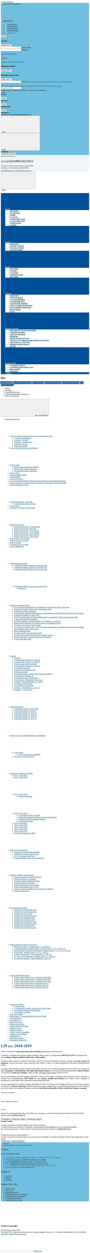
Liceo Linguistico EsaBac (53, 382)
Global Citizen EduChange (19, 1026)
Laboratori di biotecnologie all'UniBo (27, 852)
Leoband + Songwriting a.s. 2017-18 (27, 688)
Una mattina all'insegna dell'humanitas (27, 1010)
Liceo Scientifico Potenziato (22, 382)
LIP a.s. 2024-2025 (20, 775)
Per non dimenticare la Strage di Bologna (24, 448)
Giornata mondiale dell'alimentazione (27, 881)
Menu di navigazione (41, 415)
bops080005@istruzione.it (8, 170)
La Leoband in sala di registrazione (26, 678)
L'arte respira (18, 752)
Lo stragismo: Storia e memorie (29, 815)
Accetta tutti (34, 1119)
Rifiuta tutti (18, 1119)
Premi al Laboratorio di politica (25, 833)
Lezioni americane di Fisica (19, 485)
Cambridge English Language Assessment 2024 (30, 565)
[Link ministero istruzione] (10, 4)
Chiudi (4, 98)
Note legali (9, 1190)
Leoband (13, 656)
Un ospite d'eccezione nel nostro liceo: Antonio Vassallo (33, 635)
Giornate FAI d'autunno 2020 (24, 918)
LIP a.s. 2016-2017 (20, 831)
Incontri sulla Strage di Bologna (25, 611)
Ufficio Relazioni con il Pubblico (16, 1194)
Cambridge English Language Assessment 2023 (30, 567)
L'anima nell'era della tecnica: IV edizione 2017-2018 (32, 981)
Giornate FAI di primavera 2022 (25, 916)
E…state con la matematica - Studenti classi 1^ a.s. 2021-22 (34, 956)
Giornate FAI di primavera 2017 (25, 928)
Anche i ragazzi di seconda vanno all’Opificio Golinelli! (33, 889)
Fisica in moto (14, 473)
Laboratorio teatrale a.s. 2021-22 (25, 713)
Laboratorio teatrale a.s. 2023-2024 (26, 709)
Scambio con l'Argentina (18, 1034)
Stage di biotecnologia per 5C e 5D (26, 887)
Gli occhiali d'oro (16, 1018)
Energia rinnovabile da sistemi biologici (27, 877)
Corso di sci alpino (16, 1014)
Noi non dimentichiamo (22, 631)
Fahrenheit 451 (15, 1036)
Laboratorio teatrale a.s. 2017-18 (25, 717)
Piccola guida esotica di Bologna (25, 469)
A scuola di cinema (16, 479)
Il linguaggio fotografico (18, 1040)
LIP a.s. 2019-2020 (20, 825)
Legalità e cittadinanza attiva (20, 605)
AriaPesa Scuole (15, 1028)
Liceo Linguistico (38, 382)
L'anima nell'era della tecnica (20, 975)
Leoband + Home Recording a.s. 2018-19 (28, 682)
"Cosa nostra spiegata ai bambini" (25, 619)
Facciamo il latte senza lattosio (24, 883)
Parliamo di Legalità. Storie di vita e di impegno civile (32, 609)
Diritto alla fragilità (20, 446)
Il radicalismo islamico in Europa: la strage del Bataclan (37, 817)
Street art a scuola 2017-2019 (24, 756)
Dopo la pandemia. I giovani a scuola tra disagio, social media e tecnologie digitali (38, 483)
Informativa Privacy (12, 1192)
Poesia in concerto (16, 1030)
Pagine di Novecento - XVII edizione (27, 527)
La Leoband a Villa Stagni (23, 684)
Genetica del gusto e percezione (25, 879)
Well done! (22, 588)
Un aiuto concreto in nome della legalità (28, 633)
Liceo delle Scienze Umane (71, 382)
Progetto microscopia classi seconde (26, 885)
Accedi (4, 36)
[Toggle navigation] (18, 180)
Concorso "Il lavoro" (21, 440)
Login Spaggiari (57, 86)
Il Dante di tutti (19, 1006)
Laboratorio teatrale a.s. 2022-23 (25, 711)
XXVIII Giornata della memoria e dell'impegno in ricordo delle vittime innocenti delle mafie (46, 617)
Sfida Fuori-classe (16, 1022)
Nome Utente (26, 47)
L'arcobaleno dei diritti (22, 668)
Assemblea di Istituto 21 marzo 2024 (26, 615)
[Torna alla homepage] (9, 156)
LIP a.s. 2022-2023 (21, 794)
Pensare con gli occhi (17, 1024)
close (3, 190)
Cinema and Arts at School (19, 541)
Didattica (8, 390)
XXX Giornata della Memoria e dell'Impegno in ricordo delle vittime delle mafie (42, 607)
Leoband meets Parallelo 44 (23, 676)
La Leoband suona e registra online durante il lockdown (33, 674)
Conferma (12, 154)
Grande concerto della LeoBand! (25, 664)
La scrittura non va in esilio (19, 544)
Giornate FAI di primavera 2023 (25, 912)
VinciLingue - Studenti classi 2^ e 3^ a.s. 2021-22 (31, 952)
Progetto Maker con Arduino (20, 539)
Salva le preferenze (18, 1141)
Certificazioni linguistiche (19, 563)
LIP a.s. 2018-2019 (20, 827)
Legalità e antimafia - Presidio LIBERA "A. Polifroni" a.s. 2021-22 (37, 621)
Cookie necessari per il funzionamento (14, 1135)
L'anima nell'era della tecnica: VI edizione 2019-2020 (32, 977)
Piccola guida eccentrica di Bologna (26, 467)
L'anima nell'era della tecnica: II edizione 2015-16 (31, 985)
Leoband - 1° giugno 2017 (23, 690)
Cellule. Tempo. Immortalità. (20, 1032)
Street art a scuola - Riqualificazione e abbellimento (28, 735)
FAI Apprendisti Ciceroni (19, 908)
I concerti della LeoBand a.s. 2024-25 (27, 660)
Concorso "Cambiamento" (23, 442)
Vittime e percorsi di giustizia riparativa (31, 819)
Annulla (4, 154)
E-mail (24, 82)
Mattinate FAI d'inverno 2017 (24, 926)
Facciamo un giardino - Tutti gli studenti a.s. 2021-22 (32, 958)
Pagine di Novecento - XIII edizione (26, 535)
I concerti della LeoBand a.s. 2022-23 (27, 666)
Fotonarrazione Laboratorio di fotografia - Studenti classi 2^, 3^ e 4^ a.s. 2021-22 (42, 951)
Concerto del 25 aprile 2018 (23, 686)
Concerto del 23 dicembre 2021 (25, 670)
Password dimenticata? (9, 54)
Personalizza (6, 1119)
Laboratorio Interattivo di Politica (17, 394)
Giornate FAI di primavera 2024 (25, 910)
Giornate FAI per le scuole (23, 914)
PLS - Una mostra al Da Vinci (24, 856)
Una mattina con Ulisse (22, 1012)
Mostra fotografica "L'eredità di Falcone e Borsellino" (32, 637)
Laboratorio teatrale (17, 707)
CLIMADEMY (15, 477)
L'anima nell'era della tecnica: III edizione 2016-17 (31, 983)
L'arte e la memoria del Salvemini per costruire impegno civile (31, 436)
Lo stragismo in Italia (25, 821)
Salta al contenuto (7, 2)
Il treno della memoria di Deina (25, 504)
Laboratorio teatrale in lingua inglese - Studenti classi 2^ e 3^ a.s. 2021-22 (39, 949)
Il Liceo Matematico (17, 546)
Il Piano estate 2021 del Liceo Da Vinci (23, 945)
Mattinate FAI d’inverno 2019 (24, 920)
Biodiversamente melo (22, 891)
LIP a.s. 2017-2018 (20, 829)
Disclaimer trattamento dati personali (13, 1234)
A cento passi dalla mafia (22, 639)
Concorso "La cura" (21, 444)
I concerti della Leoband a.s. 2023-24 (27, 662)
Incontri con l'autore (17, 1004)
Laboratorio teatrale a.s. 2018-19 (25, 715)
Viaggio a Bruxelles (25, 796)
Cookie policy (10, 1188)
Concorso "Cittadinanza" (22, 438)
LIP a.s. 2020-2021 (20, 823)
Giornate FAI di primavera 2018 (25, 924)
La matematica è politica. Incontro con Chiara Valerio (32, 1008)
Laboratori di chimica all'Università (26, 854)
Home (7, 388)
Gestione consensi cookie (14, 1200)
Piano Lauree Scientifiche (19, 850)
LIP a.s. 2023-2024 (20, 777)
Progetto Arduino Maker (18, 475)
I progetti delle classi (12, 392)
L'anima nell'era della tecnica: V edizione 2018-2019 (32, 979)
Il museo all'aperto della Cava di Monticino (29, 858)
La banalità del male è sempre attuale (22, 508)
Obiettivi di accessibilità (13, 1198)
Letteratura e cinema (17, 1038)
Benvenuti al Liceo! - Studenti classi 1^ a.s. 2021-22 (32, 947)
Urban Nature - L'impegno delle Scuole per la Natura (28, 1016)
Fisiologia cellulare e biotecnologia (22, 875)
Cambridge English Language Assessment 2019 (31, 586)
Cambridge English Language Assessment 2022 (30, 569)
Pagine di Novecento (17, 525)
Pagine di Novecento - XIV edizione (26, 533)
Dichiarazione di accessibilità (15, 1196)
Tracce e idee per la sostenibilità (29, 754)
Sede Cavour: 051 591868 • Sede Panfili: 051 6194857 (27, 1159)
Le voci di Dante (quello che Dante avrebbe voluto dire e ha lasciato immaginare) (38, 481)
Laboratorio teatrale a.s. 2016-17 (25, 719)
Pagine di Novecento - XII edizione (26, 537)
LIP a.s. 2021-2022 (21, 813)
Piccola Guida (15, 465)
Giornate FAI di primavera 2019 (25, 922)
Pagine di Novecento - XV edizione (26, 531)
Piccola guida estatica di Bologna (25, 471)
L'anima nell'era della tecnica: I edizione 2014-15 (31, 987)
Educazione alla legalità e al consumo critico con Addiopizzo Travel (37, 623)
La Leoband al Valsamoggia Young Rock (28, 680)
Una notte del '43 (16, 1020)
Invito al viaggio (15, 542)
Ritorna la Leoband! (21, 672)
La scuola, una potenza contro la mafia (27, 625)
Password (25, 50)
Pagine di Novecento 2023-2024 (25, 529)
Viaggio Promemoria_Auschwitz (21, 502)
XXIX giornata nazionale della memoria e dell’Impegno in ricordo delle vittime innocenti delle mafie (49, 613)
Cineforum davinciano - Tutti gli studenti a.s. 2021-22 (32, 954)
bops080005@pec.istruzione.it (23, 170)
